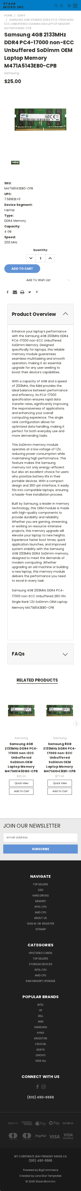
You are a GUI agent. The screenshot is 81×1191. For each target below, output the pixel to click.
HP (40, 1010)
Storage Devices (40, 964)
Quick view (21, 783)
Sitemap (40, 929)
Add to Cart (21, 791)
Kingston (40, 1038)
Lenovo (40, 1055)
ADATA (40, 1049)
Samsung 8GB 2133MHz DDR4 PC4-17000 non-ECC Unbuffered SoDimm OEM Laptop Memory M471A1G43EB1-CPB (59, 757)
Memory (40, 901)
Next (76, 723)
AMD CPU (40, 912)
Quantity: (40, 250)
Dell (40, 1016)
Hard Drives (40, 895)
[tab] (40, 314)
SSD (40, 890)
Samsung (40, 1027)
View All (40, 1061)
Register (48, 923)
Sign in (32, 923)
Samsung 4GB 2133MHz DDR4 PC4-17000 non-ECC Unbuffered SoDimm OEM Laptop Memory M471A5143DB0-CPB (21, 757)
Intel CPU (41, 907)
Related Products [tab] (37, 680)
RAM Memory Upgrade (40, 981)
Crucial (40, 1044)
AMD (40, 1021)
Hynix (40, 1033)
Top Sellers (40, 884)
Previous (5, 723)
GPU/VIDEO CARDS (40, 953)
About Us (40, 918)
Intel (40, 1005)
